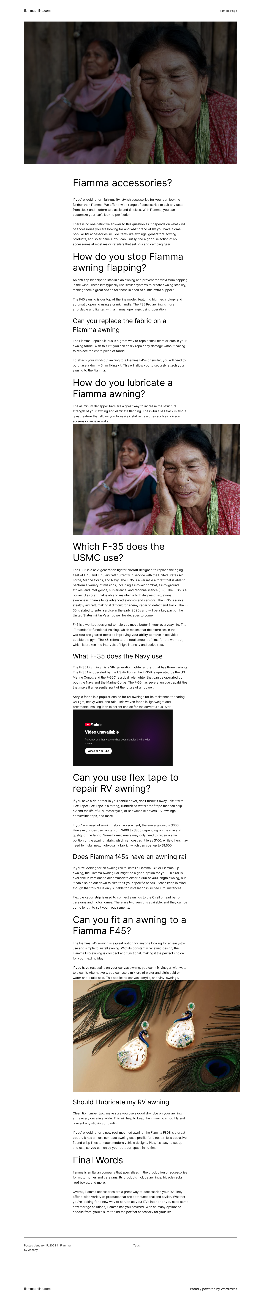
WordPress (229, 1289)
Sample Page (228, 10)
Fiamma (65, 1245)
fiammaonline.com (37, 10)
